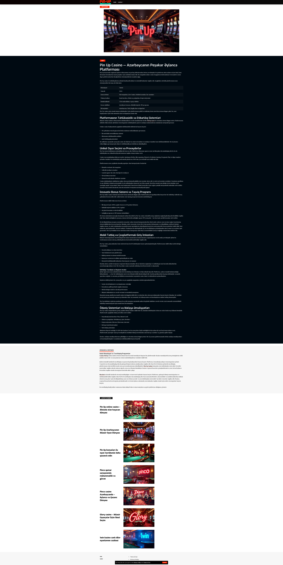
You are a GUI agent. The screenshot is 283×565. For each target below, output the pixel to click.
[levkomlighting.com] (105, 2)
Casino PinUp (103, 355)
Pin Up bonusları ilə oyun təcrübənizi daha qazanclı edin (110, 453)
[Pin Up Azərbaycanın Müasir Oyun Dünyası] (138, 431)
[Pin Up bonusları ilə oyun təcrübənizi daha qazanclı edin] (138, 453)
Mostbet (102, 374)
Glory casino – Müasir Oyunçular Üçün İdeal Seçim (110, 517)
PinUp (149, 120)
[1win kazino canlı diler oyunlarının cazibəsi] (138, 539)
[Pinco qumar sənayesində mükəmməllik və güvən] (138, 474)
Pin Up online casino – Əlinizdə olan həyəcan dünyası (110, 410)
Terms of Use (146, 562)
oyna (153, 120)
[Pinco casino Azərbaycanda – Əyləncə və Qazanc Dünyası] (138, 496)
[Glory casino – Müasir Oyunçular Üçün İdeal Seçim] (138, 517)
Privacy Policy (137, 562)
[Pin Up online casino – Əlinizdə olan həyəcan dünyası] (138, 410)
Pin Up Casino (148, 366)
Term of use (133, 557)
